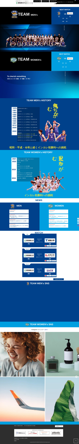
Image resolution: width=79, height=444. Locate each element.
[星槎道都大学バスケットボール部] (78, 219)
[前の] (5, 38)
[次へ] (73, 38)
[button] (55, 3)
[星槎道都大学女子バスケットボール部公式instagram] (78, 225)
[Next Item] (76, 377)
